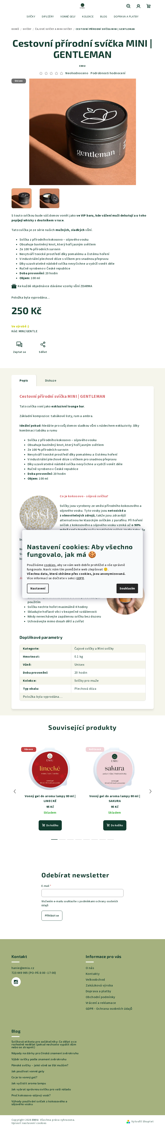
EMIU (82, 66)
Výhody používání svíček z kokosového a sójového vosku (39, 1103)
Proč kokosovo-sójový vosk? (31, 1095)
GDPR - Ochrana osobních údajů (109, 1008)
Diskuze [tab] (51, 380)
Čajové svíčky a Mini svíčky (94, 648)
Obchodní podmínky (100, 997)
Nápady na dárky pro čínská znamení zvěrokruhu (45, 1053)
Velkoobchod (95, 979)
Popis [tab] (24, 380)
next (150, 791)
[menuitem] (30, 16)
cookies (50, 565)
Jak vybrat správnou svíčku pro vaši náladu (41, 1089)
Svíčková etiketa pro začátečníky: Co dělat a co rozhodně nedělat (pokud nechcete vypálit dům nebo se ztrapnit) (44, 1044)
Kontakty (93, 974)
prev (14, 791)
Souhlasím (127, 588)
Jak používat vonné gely (27, 1071)
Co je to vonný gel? (24, 1077)
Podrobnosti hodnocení (108, 73)
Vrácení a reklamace (101, 1003)
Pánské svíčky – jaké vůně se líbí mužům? (39, 1065)
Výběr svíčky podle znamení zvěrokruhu (39, 1059)
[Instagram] (16, 981)
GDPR (80, 578)
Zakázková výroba (99, 985)
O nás (90, 968)
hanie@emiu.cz (22, 968)
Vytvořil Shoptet (142, 1122)
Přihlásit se (52, 916)
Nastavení (37, 588)
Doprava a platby (98, 991)
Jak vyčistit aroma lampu (28, 1083)
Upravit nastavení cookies (28, 1123)
